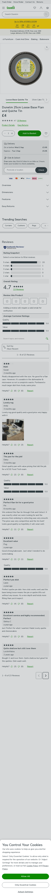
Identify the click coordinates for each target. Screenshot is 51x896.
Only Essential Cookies (25, 885)
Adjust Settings (25, 892)
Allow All (25, 876)
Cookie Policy (32, 865)
